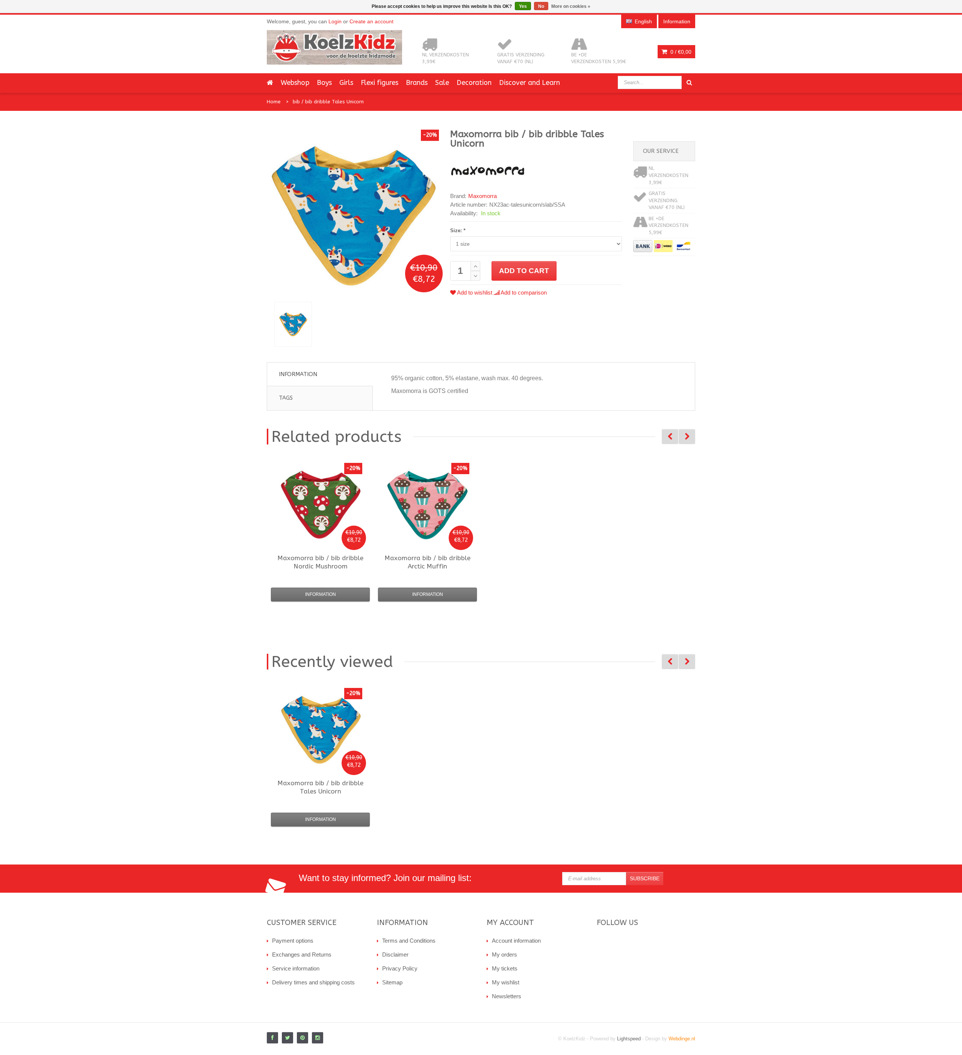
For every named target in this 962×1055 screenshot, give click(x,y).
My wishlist (505, 982)
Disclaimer (395, 954)
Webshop (295, 83)
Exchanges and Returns (301, 954)
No (541, 6)
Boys (324, 83)
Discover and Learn (529, 83)
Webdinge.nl (682, 1038)
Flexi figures (379, 83)
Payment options (292, 940)
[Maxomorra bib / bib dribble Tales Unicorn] (293, 324)
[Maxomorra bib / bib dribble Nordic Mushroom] (320, 504)
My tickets (504, 968)
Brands (417, 83)
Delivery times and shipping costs (313, 982)
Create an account (371, 21)
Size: (457, 230)
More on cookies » (570, 6)
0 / (680, 52)
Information (298, 374)
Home (274, 101)
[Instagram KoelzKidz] (317, 1037)
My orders (504, 954)
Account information (516, 940)
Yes (523, 6)
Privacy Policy (399, 968)
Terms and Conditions (409, 940)
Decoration (474, 83)
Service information (295, 968)
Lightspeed (629, 1038)
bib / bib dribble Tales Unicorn (328, 101)
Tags (286, 397)
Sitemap (392, 982)
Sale (442, 83)
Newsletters (506, 996)
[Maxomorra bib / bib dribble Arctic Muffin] (427, 504)
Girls (346, 83)
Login (335, 21)
